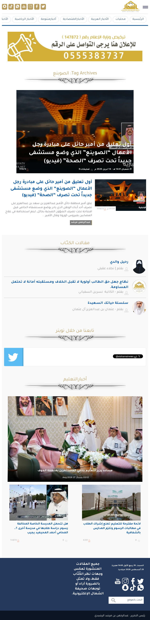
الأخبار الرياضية (24, 19)
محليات (120, 19)
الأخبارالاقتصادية (73, 19)
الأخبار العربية (100, 19)
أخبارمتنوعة (48, 19)
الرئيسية (138, 19)
